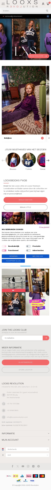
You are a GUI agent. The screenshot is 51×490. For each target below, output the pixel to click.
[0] (48, 3)
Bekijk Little (25, 207)
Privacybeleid (44, 227)
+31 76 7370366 (13, 404)
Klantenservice (25, 362)
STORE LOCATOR (25, 370)
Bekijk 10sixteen (25, 200)
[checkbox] (4, 246)
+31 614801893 (12, 410)
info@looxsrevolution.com (17, 417)
